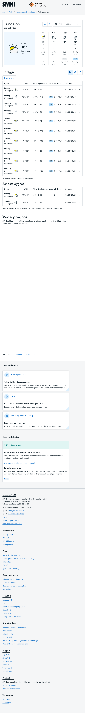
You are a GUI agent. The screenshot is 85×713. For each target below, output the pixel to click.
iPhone (16, 699)
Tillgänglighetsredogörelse (13, 579)
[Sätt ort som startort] (49, 24)
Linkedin (16, 610)
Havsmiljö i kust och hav (11, 555)
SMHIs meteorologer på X (23, 606)
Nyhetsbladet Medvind (11, 688)
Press (4, 517)
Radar (6, 479)
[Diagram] (80, 72)
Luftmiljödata (7, 634)
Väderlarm (17, 671)
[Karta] (75, 72)
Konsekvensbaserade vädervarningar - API (23, 404)
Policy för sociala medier (12, 616)
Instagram (17, 613)
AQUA (15, 654)
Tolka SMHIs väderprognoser (17, 382)
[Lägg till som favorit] (44, 24)
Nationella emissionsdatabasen (14, 627)
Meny (78, 4)
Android (16, 702)
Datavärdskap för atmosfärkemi (15, 644)
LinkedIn (28, 354)
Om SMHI (6, 538)
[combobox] (67, 24)
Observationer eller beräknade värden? (19, 463)
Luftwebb (17, 630)
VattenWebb (7, 637)
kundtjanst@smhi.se (16, 510)
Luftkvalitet (6, 562)
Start (4, 12)
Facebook (20, 354)
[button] (65, 4)
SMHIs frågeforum (20, 520)
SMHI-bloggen (8, 541)
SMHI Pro (17, 661)
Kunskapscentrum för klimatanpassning (18, 558)
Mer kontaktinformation (12, 524)
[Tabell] (70, 72)
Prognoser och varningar (25, 12)
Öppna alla (9, 78)
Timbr (15, 664)
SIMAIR (5, 565)
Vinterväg (17, 668)
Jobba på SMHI (8, 534)
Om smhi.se (7, 589)
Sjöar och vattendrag (10, 568)
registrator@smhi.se (16, 514)
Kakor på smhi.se (9, 582)
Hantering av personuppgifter (14, 586)
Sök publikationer (9, 685)
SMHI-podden (7, 544)
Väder (11, 12)
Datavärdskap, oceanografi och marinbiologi (20, 640)
